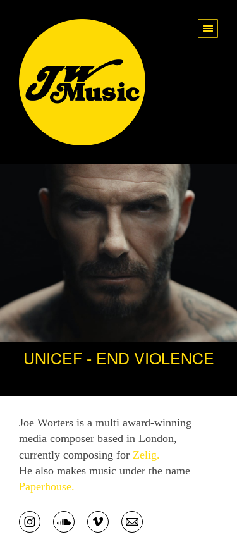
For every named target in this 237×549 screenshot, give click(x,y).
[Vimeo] (98, 520)
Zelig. (146, 454)
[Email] (132, 520)
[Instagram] (29, 520)
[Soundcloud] (64, 520)
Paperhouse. (47, 486)
